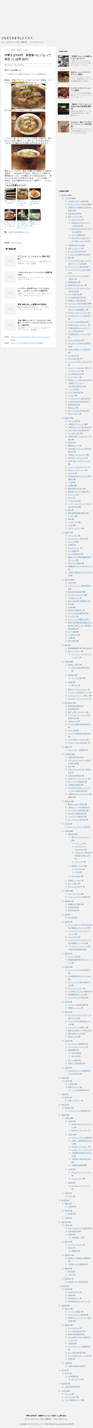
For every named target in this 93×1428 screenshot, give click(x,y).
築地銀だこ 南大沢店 (75, 301)
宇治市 (67, 1193)
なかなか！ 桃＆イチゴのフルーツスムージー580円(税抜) (81, 124)
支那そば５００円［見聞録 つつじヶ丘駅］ (35, 224)
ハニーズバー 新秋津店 (76, 817)
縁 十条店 (71, 918)
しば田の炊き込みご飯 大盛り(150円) (34, 203)
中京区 (70, 1169)
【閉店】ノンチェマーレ (77, 455)
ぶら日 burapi (73, 635)
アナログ (71, 516)
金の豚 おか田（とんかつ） (78, 325)
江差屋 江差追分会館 (75, 1366)
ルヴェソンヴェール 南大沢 (78, 204)
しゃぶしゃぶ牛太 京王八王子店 (80, 362)
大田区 (67, 831)
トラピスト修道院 (74, 1312)
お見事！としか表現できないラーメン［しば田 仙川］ (27, 74)
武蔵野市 (68, 901)
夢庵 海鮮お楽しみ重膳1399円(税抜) (32, 304)
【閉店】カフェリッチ (76, 424)
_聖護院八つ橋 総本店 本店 (81, 1159)
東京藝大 (71, 675)
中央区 (67, 1041)
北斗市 (67, 1309)
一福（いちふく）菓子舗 (77, 1315)
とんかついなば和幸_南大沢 (78, 255)
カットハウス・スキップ (77, 1047)
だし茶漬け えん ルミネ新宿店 (79, 991)
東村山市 (68, 801)
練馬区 (67, 747)
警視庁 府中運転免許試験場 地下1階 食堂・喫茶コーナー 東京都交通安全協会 (80, 626)
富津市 (67, 1097)
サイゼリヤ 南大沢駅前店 (77, 322)
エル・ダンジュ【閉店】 (77, 1027)
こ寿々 (70, 1275)
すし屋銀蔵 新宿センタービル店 (79, 976)
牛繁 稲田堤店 (73, 1231)
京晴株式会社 (73, 282)
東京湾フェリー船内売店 (77, 1282)
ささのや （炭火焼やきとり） (78, 693)
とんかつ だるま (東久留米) (78, 743)
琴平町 (67, 1211)
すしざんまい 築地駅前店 (77, 1044)
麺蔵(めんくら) (73, 446)
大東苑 (70, 545)
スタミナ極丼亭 (77, 235)
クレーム (68, 1394)
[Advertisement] (46, 17)
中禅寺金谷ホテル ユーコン (78, 1301)
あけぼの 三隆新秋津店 (76, 814)
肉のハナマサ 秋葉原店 (76, 782)
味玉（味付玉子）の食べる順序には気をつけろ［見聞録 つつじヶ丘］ (22, 225)
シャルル (71, 395)
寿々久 (70, 498)
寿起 (69, 510)
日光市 (67, 1289)
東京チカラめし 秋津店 (76, 804)
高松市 (67, 1203)
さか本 (70, 583)
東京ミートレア (73, 217)
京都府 (63, 1115)
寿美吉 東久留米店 (74, 706)
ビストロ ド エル (74, 894)
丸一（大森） (73, 884)
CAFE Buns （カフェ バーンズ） (79, 461)
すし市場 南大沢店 (74, 374)
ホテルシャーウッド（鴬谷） (78, 696)
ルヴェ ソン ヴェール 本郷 (77, 827)
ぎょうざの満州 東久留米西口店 (79, 724)
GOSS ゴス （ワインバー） (78, 779)
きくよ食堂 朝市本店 (75, 1331)
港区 (66, 645)
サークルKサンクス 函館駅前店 (79, 1347)
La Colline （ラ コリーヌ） (81, 1186)
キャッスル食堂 (77, 678)
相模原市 (68, 1255)
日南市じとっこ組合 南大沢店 (78, 380)
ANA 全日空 (75, 876)
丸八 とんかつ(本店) (75, 887)
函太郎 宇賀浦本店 (74, 1334)
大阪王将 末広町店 (74, 757)
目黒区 (67, 891)
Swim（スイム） (74, 548)
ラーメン (26, 110)
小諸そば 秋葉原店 (74, 776)
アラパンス (72, 495)
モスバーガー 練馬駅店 (77, 750)
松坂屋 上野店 (73, 665)
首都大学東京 (73, 405)
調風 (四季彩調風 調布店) (77, 513)
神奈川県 (64, 1222)
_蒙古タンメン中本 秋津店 (77, 807)
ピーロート (79, 843)
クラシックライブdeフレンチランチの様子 (27, 343)
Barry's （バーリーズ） (76, 470)
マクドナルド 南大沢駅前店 (78, 304)
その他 (63, 1391)
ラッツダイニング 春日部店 (78, 1111)
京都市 (67, 1118)
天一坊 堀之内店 (74, 359)
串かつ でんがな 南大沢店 (77, 411)
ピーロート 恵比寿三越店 (77, 1005)
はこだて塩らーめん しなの (78, 1356)
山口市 (67, 1373)
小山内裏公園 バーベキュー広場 (79, 334)
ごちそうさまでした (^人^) (16, 38)
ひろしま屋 (72, 730)
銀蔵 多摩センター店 (75, 1034)
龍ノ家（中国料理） (75, 610)
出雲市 (67, 1081)
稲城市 (67, 533)
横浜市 (67, 1242)
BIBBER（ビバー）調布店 (77, 492)
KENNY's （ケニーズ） (76, 458)
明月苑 (70, 443)
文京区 (67, 824)
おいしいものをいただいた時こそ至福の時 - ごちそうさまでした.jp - (46, 1419)
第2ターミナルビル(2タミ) (80, 837)
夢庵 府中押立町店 (74, 592)
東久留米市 (69, 703)
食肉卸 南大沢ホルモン (76, 285)
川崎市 (67, 1225)
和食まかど (72, 408)
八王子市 (68, 198)
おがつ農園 (72, 632)
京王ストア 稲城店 (74, 563)
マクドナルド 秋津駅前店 (77, 810)
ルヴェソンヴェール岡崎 (80, 1138)
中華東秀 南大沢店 (74, 245)
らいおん (71, 473)
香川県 (63, 1200)
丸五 (69, 766)
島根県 (63, 1078)
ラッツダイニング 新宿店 (77, 998)
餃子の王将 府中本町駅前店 (78, 601)
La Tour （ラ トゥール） (80, 1150)
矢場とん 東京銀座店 (75, 1063)
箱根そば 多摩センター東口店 (78, 1031)
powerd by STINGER (67, 1424)
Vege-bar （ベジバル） (79, 1147)
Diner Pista (79, 869)
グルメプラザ (73, 937)
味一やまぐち (76, 1379)
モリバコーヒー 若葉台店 (77, 539)
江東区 (67, 1068)
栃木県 (63, 1286)
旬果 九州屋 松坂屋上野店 (80, 668)
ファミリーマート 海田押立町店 (79, 586)
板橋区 (67, 922)
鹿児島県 (64, 1384)
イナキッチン (73, 536)
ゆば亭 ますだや (74, 1292)
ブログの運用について (73, 1400)
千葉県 (63, 1094)
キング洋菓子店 (73, 294)
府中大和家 (72, 641)
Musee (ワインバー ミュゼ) (81, 1172)
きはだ (70, 1196)
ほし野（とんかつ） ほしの (78, 313)
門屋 (69, 604)
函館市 (67, 1325)
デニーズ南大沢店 (74, 392)
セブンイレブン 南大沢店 (77, 267)
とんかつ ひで (73, 522)
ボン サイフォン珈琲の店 (77, 820)
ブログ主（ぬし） (17, 243)
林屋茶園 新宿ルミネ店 (76, 995)
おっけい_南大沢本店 (75, 251)
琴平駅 (70, 1214)
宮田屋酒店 (72, 1050)
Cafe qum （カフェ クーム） (78, 699)
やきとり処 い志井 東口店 (77, 430)
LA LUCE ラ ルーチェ (76, 595)
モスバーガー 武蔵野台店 (77, 619)
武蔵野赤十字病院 (74, 904)
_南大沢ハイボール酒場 (76, 201)
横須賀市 (68, 1279)
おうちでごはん (70, 1397)
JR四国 (67, 1218)
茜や (69, 258)
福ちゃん (74, 685)
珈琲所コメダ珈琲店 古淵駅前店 (79, 1258)
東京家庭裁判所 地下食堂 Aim (78, 648)
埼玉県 (63, 1105)
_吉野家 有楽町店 (74, 785)
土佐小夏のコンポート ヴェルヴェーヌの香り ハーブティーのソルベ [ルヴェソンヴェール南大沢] (35, 323)
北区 (66, 915)
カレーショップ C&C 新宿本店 (79, 970)
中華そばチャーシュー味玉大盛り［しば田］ (22, 203)
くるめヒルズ (73, 721)
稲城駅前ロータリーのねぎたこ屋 (80, 566)
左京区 (70, 1135)
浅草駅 (70, 682)
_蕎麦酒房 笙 (76, 1237)
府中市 (67, 580)
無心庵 (70, 1272)
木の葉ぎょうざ (73, 598)
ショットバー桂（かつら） (77, 467)
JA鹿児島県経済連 (71, 1387)
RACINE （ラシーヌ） (79, 1130)
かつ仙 (77, 872)
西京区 (70, 1183)
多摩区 (70, 1234)
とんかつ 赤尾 (73, 957)
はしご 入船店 (73, 1060)
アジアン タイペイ (74, 528)
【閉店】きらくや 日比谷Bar (78, 427)
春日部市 (68, 1108)
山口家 (70, 607)
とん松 (70, 525)
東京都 (15, 232)
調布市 (21, 232)
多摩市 (67, 1012)
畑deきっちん (73, 1037)
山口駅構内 (72, 1376)
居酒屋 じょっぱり (74, 880)
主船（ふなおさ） (74, 1101)
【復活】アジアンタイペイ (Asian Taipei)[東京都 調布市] (81, 107)
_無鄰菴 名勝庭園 (77, 1165)
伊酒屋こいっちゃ (74, 1008)
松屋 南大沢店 (73, 214)
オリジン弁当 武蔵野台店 (77, 613)
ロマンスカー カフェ (75, 988)
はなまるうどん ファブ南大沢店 (79, 316)
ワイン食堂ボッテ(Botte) (77, 740)
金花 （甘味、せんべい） (77, 712)
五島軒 (70, 1359)
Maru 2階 (74, 1053)
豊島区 (67, 954)
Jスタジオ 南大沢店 (75, 340)
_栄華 (70, 638)
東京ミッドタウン (74, 651)
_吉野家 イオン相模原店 (76, 1264)
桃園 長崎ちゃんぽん (75, 489)
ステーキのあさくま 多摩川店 (78, 1228)
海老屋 (70, 1295)
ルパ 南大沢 (72, 356)
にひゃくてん (76, 220)
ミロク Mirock (73, 501)
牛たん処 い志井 (74, 433)
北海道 (63, 1306)
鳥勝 (69, 519)
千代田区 (68, 754)
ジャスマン (72, 616)
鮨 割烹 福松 (72, 910)
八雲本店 (71, 1084)
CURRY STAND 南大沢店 (77, 402)
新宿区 (67, 967)
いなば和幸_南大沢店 (75, 297)
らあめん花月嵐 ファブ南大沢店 (79, 350)
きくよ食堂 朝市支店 (75, 1353)
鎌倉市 (67, 1268)
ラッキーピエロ (73, 1328)
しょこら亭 (72, 389)
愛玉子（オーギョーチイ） (77, 690)
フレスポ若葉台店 (74, 554)
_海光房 (71, 1343)
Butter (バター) (73, 414)
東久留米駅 (72, 709)
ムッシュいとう (77, 1179)
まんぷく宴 (72, 542)
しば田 (10, 232)
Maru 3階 (74, 1056)
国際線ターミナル (77, 866)
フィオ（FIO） (73, 377)
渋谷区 (67, 1002)
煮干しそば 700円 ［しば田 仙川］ (10, 202)
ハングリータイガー (75, 1245)
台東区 (67, 662)
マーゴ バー (79, 862)
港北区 (70, 1248)
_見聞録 (71, 485)
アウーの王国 (73, 421)
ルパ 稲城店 (72, 551)
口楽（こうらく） (74, 248)
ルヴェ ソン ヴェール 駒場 (77, 897)
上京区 (70, 1121)
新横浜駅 (74, 1251)
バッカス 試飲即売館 (78, 1090)
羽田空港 (71, 834)
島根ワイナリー (73, 1087)
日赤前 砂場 (72, 907)
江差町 (67, 1363)
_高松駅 (71, 1207)
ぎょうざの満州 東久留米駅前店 (79, 734)
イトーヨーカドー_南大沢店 (78, 399)
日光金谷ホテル (73, 1298)
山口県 (63, 1370)
